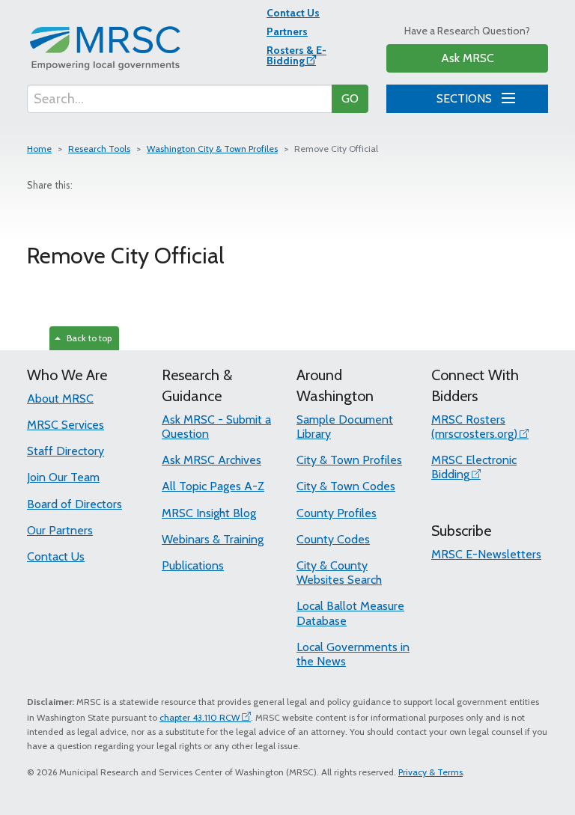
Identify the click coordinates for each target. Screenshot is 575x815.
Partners (287, 31)
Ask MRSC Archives (211, 460)
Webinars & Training (213, 539)
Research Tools (99, 148)
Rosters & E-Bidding (296, 55)
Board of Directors (74, 504)
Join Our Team (63, 477)
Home (39, 148)
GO (350, 98)
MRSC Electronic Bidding (474, 467)
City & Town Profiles (349, 460)
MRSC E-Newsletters (486, 554)
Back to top (87, 338)
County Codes (333, 539)
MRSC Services (65, 425)
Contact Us (293, 12)
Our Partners (60, 530)
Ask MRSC (467, 58)
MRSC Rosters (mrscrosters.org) (474, 426)
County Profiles (336, 513)
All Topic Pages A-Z (213, 486)
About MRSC (60, 398)
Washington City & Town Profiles (212, 148)
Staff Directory (65, 451)
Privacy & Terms (430, 772)
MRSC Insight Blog (209, 513)
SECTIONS (465, 98)
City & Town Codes (345, 486)
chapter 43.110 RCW (199, 717)
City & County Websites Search (339, 572)
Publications (193, 565)
